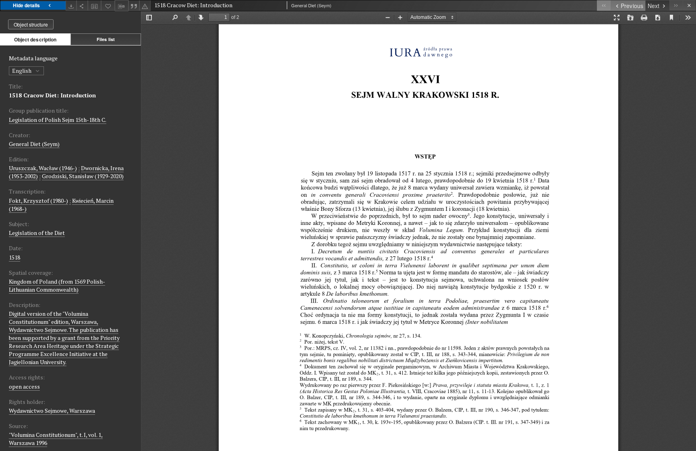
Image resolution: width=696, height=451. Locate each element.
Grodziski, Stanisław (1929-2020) (83, 176)
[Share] (82, 5)
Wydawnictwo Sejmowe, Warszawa (52, 410)
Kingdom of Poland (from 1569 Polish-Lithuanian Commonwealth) (57, 285)
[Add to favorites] (108, 5)
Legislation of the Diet (37, 233)
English (22, 70)
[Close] (689, 5)
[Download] (71, 5)
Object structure (31, 24)
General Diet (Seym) (34, 144)
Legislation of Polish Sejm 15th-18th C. (57, 120)
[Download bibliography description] (121, 5)
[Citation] (134, 5)
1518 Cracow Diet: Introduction (52, 95)
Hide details (26, 5)
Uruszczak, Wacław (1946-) (43, 168)
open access (24, 386)
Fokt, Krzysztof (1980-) (38, 200)
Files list (106, 39)
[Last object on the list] (676, 5)
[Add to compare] (95, 5)
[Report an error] (145, 5)
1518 (14, 257)
